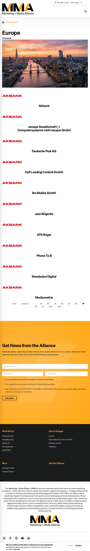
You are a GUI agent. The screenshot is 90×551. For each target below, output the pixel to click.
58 (76, 303)
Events (51, 436)
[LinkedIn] (28, 538)
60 (36, 306)
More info (16, 549)
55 (55, 303)
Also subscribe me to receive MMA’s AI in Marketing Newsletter (30, 384)
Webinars (52, 446)
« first (14, 303)
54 (48, 303)
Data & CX (6, 443)
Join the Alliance (56, 463)
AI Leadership (7, 446)
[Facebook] (10, 538)
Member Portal (8, 468)
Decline (79, 545)
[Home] (3, 22)
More (4, 463)
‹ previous (25, 303)
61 (43, 306)
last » (60, 306)
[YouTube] (22, 538)
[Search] (82, 2)
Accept (69, 545)
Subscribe (75, 2)
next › (51, 306)
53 (41, 303)
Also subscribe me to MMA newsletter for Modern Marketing (29, 379)
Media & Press (8, 471)
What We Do (8, 431)
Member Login (63, 2)
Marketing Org (8, 439)
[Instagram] (16, 538)
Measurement (7, 436)
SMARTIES (6, 450)
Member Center (55, 443)
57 (69, 303)
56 (62, 303)
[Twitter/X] (4, 538)
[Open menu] (85, 11)
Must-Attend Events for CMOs (60, 439)
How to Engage (56, 431)
